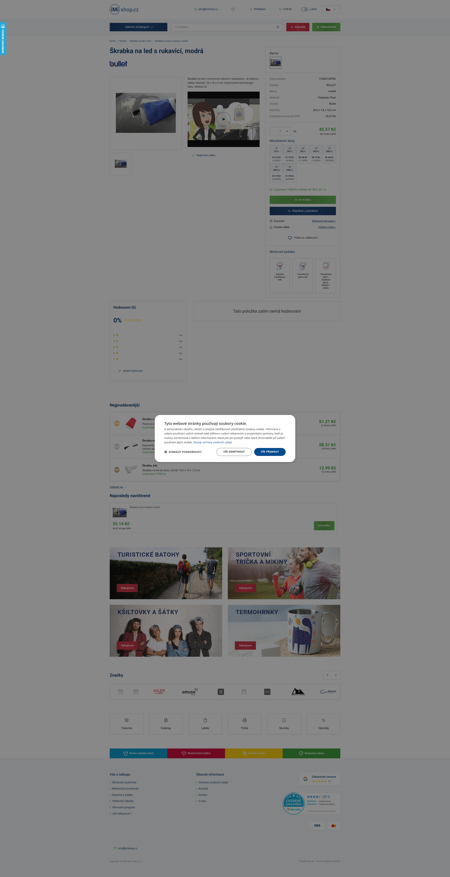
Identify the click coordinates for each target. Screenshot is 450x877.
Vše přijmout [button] (270, 451)
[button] (182, 452)
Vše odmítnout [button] (234, 451)
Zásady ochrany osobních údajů (212, 442)
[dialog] (225, 438)
